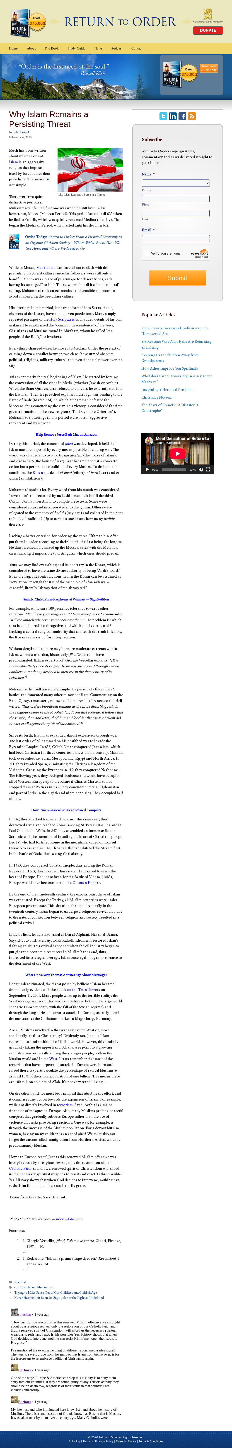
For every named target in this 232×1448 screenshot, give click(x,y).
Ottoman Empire (86, 883)
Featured (20, 1282)
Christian (20, 1288)
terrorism (65, 1105)
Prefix (146, 190)
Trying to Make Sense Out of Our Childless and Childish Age (55, 1293)
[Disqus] (66, 1363)
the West (50, 1059)
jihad (69, 444)
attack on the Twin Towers (78, 990)
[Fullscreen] (208, 469)
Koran (38, 473)
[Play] (147, 469)
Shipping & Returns (81, 1441)
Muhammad (45, 268)
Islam (13, 162)
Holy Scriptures (62, 320)
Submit (177, 277)
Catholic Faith (20, 1169)
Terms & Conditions (151, 1441)
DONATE (208, 30)
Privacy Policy (104, 1441)
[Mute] (200, 469)
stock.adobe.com (69, 1219)
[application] (177, 453)
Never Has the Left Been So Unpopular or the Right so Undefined (59, 1298)
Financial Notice (126, 1441)
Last (145, 219)
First (145, 204)
